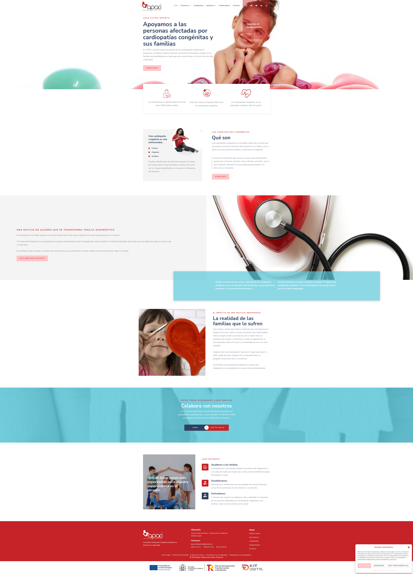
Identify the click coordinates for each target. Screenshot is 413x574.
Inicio (176, 5)
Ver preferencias (398, 566)
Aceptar (364, 566)
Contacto (236, 5)
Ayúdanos (210, 5)
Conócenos (184, 5)
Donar (249, 34)
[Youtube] (256, 5)
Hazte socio (217, 428)
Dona (195, 428)
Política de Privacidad (380, 570)
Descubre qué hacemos (32, 258)
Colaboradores (224, 5)
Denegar (379, 566)
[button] (409, 547)
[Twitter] (251, 5)
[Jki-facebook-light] (246, 5)
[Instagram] (266, 5)
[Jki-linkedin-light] (261, 5)
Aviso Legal (391, 570)
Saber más (220, 177)
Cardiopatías (198, 5)
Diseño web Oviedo (208, 557)
